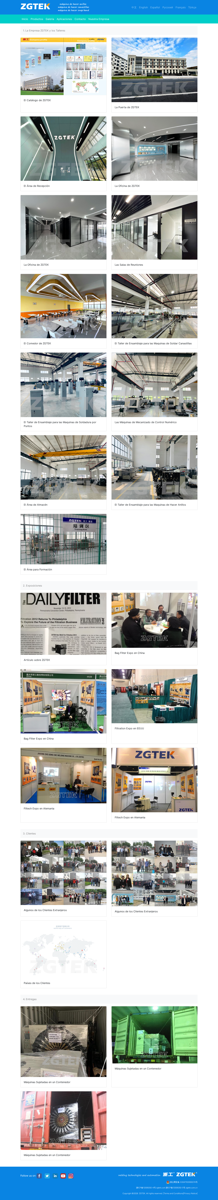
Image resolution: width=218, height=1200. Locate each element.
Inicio (25, 19)
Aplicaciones (64, 19)
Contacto (80, 19)
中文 (134, 7)
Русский (167, 7)
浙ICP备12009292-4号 (146, 1187)
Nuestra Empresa (98, 19)
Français (181, 7)
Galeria (50, 19)
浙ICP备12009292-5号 (175, 1187)
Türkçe (192, 7)
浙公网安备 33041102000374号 (183, 1182)
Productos (37, 19)
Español (155, 7)
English (143, 7)
